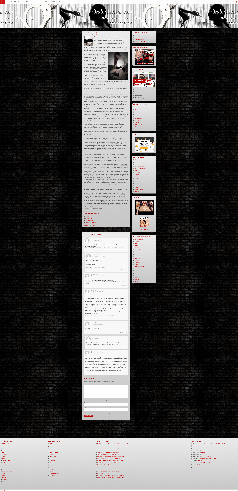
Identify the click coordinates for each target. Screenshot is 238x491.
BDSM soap (137, 114)
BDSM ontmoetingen (139, 239)
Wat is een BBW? (88, 218)
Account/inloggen (45, 2)
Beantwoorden (124, 250)
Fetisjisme (137, 174)
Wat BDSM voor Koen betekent (103, 450)
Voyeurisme (137, 281)
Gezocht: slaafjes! (204, 452)
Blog (8, 2)
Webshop (54, 2)
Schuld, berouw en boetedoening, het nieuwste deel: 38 (108, 458)
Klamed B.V (3, 490)
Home (2, 2)
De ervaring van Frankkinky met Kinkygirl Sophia (209, 445)
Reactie (85, 383)
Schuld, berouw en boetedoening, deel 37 (105, 467)
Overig (136, 268)
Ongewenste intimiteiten (140, 266)
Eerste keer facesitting (89, 220)
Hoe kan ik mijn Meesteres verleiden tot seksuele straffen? (109, 469)
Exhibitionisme (137, 172)
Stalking (136, 185)
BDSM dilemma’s (138, 109)
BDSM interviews (138, 111)
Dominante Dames (138, 249)
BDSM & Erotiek (138, 162)
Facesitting (87, 216)
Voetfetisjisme (137, 191)
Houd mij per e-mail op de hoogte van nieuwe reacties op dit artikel (97, 400)
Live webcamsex (144, 231)
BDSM (136, 107)
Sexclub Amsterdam (144, 226)
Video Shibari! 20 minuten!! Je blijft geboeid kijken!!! (108, 462)
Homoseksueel (137, 260)
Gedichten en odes (138, 256)
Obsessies (136, 178)
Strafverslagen (137, 273)
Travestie (136, 277)
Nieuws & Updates (138, 124)
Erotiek (136, 251)
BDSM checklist (138, 164)
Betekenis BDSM (138, 243)
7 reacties (93, 225)
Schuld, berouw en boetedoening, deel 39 (105, 445)
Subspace (136, 187)
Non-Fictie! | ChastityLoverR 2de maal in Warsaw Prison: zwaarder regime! (112, 443)
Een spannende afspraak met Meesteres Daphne (206, 458)
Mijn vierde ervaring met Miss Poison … (105, 464)
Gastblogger (95, 34)
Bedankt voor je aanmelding (207, 454)
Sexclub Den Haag (144, 229)
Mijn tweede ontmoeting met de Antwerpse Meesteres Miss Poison (110, 475)
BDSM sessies (137, 241)
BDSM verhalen (138, 116)
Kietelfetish (199, 467)
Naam (85, 402)
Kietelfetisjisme (138, 176)
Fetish (136, 254)
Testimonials (137, 275)
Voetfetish (137, 279)
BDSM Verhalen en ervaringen (32, 2)
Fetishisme (137, 122)
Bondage (86, 225)
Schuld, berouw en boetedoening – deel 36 (105, 473)
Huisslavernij (137, 262)
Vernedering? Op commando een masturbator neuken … (108, 454)
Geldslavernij (137, 258)
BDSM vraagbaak (138, 118)
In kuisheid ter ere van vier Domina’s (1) (209, 448)
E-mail (85, 407)
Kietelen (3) (199, 460)
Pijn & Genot (137, 180)
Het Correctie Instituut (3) (90, 222)
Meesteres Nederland (144, 228)
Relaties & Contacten (139, 183)
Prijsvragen (137, 126)
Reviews (136, 128)
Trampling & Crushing (139, 189)
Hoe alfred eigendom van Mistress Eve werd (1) (120, 230)
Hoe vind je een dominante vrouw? (208, 462)
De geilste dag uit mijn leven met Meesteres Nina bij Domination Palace (111, 448)
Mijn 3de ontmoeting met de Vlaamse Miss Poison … (108, 471)
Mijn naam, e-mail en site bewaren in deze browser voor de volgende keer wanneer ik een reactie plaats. (105, 413)
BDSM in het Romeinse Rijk (140, 168)
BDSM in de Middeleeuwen (140, 166)
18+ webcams (62, 2)
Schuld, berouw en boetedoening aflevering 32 (92, 230)
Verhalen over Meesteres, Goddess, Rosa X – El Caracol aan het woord (111, 477)
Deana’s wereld (138, 120)
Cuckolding (137, 247)
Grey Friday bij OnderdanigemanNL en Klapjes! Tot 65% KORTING (110, 456)
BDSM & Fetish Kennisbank (17, 2)
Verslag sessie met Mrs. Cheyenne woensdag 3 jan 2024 (108, 452)
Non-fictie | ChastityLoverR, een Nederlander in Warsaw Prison (110, 460)
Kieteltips (199, 464)
